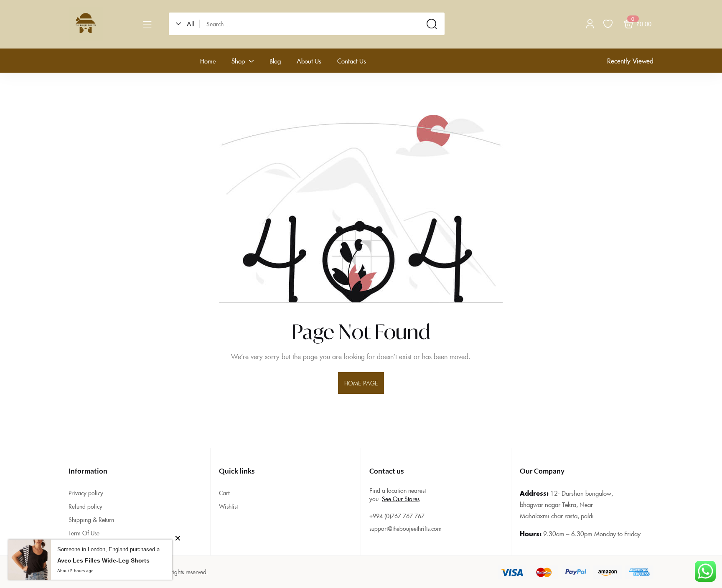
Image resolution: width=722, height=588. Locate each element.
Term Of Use (84, 533)
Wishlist (228, 506)
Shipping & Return (91, 519)
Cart (224, 493)
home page (361, 383)
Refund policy (85, 506)
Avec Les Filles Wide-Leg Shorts (103, 560)
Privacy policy (86, 493)
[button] (187, 23)
